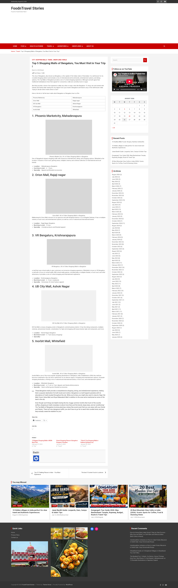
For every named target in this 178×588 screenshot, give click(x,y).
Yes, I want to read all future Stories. (89, 301)
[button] (89, 286)
